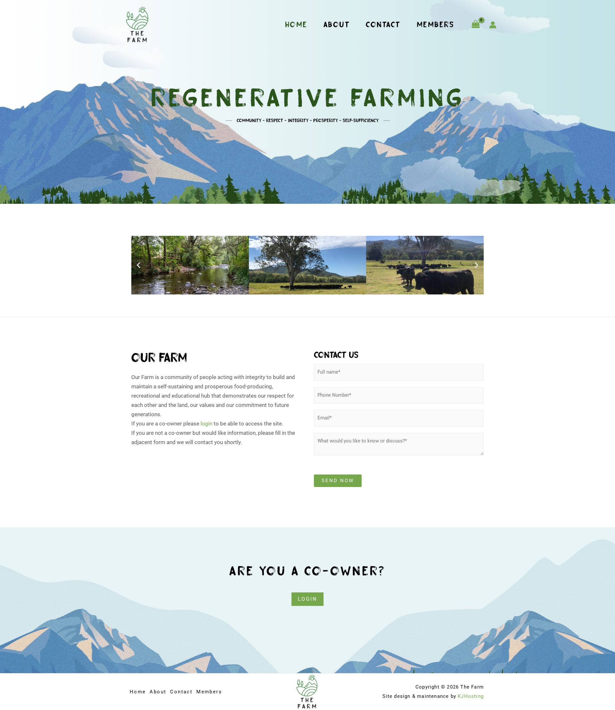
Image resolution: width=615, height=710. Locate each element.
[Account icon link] (492, 25)
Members (436, 24)
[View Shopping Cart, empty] (476, 25)
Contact (383, 24)
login (206, 423)
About (337, 24)
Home (296, 24)
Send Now (338, 480)
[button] (139, 265)
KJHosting (471, 696)
